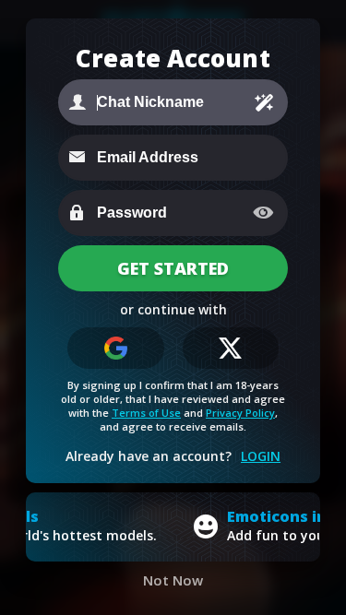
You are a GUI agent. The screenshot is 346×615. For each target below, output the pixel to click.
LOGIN (260, 456)
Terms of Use (146, 413)
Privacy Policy (240, 413)
